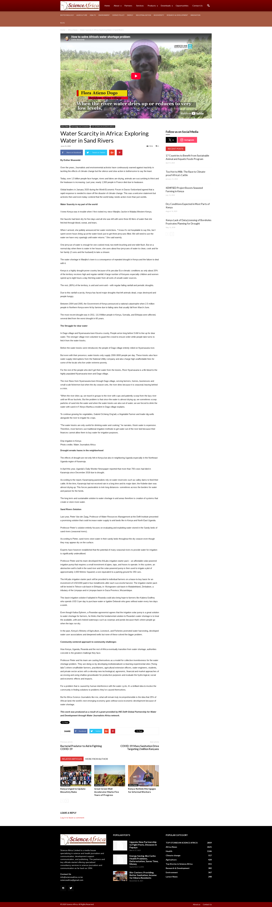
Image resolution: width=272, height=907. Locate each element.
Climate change (173, 855)
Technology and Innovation (80, 126)
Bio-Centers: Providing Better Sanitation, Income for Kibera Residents (143, 875)
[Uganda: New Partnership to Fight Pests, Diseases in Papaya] (120, 845)
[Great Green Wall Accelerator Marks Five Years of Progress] (109, 775)
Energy (130, 15)
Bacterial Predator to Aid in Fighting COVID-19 (81, 748)
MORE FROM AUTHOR (96, 759)
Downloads (166, 5)
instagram (189, 140)
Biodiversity (159, 15)
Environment (104, 15)
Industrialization (143, 15)
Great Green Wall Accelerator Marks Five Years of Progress (106, 791)
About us (196, 904)
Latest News (172, 876)
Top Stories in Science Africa (179, 864)
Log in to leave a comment (72, 818)
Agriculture (81, 15)
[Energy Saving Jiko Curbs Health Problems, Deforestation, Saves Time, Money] (120, 859)
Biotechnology (67, 15)
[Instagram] (63, 888)
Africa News (65, 126)
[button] (208, 5)
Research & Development (177, 15)
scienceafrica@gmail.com (71, 880)
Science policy (118, 15)
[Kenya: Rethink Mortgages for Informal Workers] (143, 775)
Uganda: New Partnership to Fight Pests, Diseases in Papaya (143, 845)
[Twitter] (71, 888)
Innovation (195, 15)
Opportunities (182, 5)
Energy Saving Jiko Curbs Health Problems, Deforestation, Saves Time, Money (143, 859)
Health (93, 15)
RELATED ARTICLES (72, 759)
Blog (62, 23)
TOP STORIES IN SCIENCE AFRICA (102, 126)
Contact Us (197, 5)
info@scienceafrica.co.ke (71, 877)
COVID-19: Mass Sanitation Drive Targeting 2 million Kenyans (139, 748)
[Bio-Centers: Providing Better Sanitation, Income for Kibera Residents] (120, 876)
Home (107, 5)
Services (140, 5)
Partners (128, 5)
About (116, 5)
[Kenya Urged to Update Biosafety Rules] (75, 775)
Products (152, 5)
